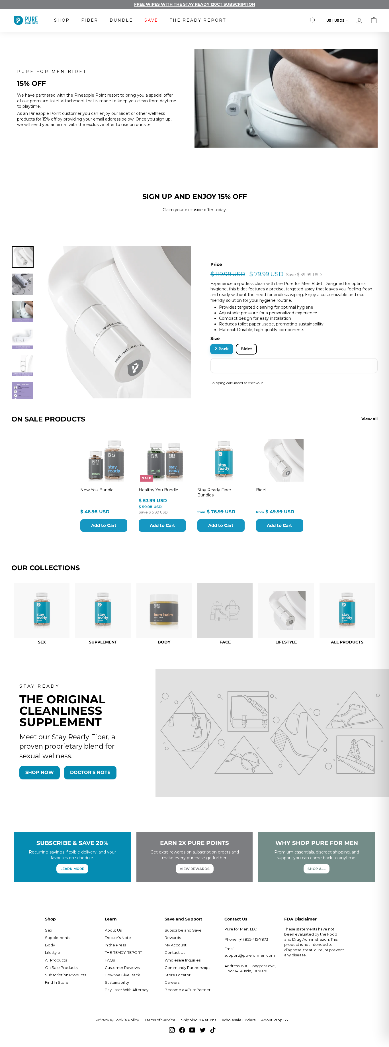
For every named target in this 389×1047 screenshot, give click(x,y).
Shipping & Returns (198, 1020)
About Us (113, 930)
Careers (172, 982)
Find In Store (56, 982)
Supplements (57, 937)
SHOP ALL (316, 869)
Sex (48, 930)
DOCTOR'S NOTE (90, 772)
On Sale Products (61, 967)
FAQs (110, 960)
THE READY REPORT (198, 20)
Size (215, 338)
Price (216, 264)
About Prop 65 (274, 1020)
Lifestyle (52, 952)
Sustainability (117, 982)
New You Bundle (97, 489)
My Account (176, 945)
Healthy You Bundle (158, 489)
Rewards (173, 937)
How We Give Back (122, 975)
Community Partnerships (187, 967)
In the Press (115, 945)
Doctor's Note (118, 937)
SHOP (62, 20)
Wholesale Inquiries (182, 960)
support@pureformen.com (249, 955)
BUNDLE (121, 20)
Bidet (246, 348)
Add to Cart (103, 525)
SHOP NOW (39, 772)
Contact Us (175, 952)
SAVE (151, 20)
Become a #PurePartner (187, 989)
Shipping (218, 383)
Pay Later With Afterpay (126, 989)
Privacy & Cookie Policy (117, 1020)
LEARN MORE (72, 869)
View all (369, 418)
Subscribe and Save (183, 930)
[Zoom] (115, 322)
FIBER (89, 20)
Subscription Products (65, 975)
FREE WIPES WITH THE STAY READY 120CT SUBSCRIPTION (194, 4)
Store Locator (178, 975)
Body (50, 945)
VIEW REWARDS (195, 869)
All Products (56, 960)
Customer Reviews (122, 967)
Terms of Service (160, 1020)
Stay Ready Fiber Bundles (214, 492)
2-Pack (222, 348)
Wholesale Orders (238, 1020)
